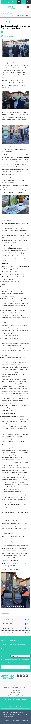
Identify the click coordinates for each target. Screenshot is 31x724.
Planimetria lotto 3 (15, 624)
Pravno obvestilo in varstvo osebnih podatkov (15, 699)
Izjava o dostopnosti (15, 707)
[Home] (10, 7)
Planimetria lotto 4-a (15, 633)
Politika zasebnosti (10, 662)
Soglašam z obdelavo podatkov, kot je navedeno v (16, 660)
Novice (6, 13)
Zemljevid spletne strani (15, 703)
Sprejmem (25, 721)
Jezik (2, 656)
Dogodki (11, 13)
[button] (8, 606)
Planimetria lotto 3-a (15, 628)
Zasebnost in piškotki (11, 721)
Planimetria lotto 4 (15, 619)
